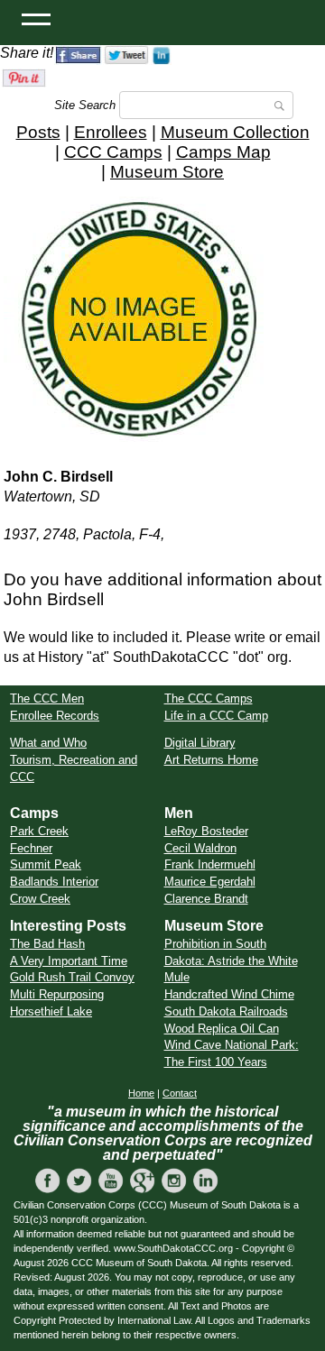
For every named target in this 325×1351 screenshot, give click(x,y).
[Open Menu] (36, 18)
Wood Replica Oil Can (221, 1028)
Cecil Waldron (200, 848)
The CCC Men (47, 698)
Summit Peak (45, 864)
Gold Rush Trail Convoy (72, 977)
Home (141, 1093)
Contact (179, 1093)
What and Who (48, 742)
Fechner (31, 848)
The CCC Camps (208, 698)
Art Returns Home (211, 760)
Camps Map (223, 151)
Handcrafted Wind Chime (229, 994)
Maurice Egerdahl (209, 881)
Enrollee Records (54, 715)
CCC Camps (113, 151)
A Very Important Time (68, 961)
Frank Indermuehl (209, 864)
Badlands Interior (54, 881)
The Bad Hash (47, 944)
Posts (38, 132)
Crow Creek (40, 898)
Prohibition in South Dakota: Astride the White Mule (231, 960)
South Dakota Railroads (226, 1011)
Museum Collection (235, 132)
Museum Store (167, 171)
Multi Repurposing (57, 994)
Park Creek (39, 831)
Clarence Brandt (206, 898)
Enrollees (110, 132)
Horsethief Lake (51, 1011)
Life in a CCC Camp (216, 715)
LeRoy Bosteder (206, 831)
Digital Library (200, 742)
